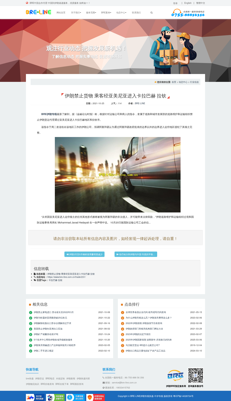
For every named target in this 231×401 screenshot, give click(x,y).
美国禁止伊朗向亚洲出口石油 (48, 328)
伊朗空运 (39, 378)
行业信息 (194, 81)
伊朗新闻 (70, 378)
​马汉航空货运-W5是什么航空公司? (143, 345)
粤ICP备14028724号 (183, 396)
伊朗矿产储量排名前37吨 (46, 334)
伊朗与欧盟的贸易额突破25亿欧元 (50, 317)
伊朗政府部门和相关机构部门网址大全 (144, 328)
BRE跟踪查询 (76, 383)
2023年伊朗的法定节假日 (138, 334)
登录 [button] (175, 3)
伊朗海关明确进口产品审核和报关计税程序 (55, 345)
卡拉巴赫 (53, 280)
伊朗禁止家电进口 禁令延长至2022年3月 (54, 312)
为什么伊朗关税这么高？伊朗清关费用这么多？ (149, 317)
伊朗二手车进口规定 (44, 350)
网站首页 (61, 12)
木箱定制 (60, 378)
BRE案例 (105, 12)
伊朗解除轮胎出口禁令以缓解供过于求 (52, 323)
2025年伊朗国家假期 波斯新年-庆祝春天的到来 (149, 339)
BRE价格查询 (47, 383)
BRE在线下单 (62, 383)
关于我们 (75, 12)
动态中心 (120, 12)
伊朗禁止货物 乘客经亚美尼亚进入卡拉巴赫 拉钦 (71, 273)
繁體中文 (200, 2)
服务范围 (90, 12)
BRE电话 (50, 378)
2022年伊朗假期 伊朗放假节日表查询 (144, 323)
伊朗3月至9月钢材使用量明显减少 (85, 254)
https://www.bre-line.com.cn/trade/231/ (66, 276)
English (188, 2)
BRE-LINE (140, 103)
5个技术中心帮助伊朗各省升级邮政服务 (53, 339)
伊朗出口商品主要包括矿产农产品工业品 (145, 350)
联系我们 (136, 12)
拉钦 (60, 280)
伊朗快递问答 (83, 378)
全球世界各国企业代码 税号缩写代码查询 (146, 312)
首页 (174, 81)
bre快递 (30, 378)
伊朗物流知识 (32, 383)
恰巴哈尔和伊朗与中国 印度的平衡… (137, 254)
